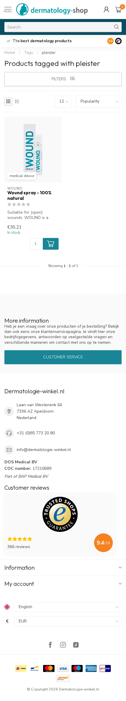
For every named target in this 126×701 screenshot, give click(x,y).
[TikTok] (76, 645)
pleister (49, 52)
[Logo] (118, 41)
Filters (59, 79)
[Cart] (118, 9)
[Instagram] (63, 645)
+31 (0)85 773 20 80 (36, 433)
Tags (28, 52)
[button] (51, 244)
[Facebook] (50, 645)
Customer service (63, 357)
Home (9, 52)
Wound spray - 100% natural (29, 195)
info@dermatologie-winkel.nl (44, 449)
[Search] (117, 27)
